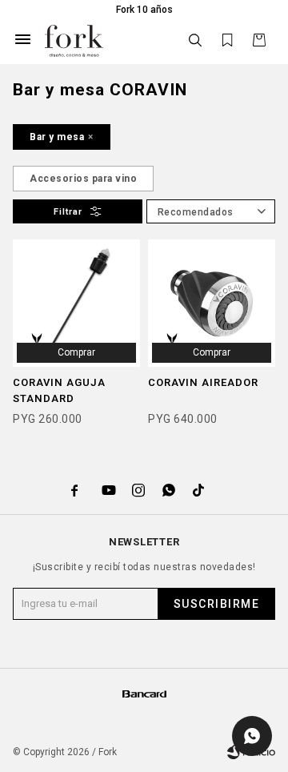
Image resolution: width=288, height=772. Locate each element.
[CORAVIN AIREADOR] (211, 303)
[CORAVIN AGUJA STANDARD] (76, 303)
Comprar (76, 352)
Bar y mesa (57, 137)
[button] (195, 40)
